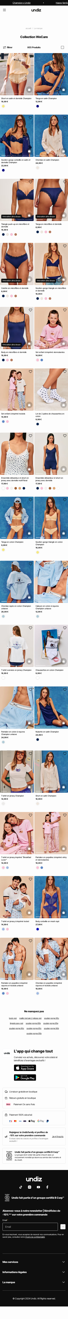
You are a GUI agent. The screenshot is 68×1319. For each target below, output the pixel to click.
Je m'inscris (57, 1136)
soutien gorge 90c (16, 1028)
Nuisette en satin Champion (47, 732)
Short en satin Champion (46, 796)
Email (5, 1220)
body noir (13, 1018)
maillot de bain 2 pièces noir (30, 1018)
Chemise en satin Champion (47, 160)
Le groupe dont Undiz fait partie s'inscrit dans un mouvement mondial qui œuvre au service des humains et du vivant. (38, 1157)
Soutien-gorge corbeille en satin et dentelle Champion (15, 161)
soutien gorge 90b (51, 1028)
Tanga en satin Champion (46, 98)
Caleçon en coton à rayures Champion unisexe (47, 607)
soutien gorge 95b (34, 1033)
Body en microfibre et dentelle (14, 352)
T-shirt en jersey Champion (12, 796)
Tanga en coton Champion (12, 542)
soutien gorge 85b (33, 1023)
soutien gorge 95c (51, 1018)
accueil (28, 28)
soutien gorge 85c (34, 1028)
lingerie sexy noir (16, 1023)
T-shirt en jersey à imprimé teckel (15, 921)
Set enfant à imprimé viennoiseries (50, 352)
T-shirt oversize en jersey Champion (16, 670)
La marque (38, 28)
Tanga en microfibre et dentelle (49, 224)
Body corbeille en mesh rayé (47, 921)
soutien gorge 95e (50, 1023)
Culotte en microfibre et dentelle (14, 288)
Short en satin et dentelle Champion (16, 98)
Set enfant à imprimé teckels (13, 414)
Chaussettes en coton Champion (49, 670)
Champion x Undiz (22, 2)
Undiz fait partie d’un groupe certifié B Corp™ (37, 1152)
